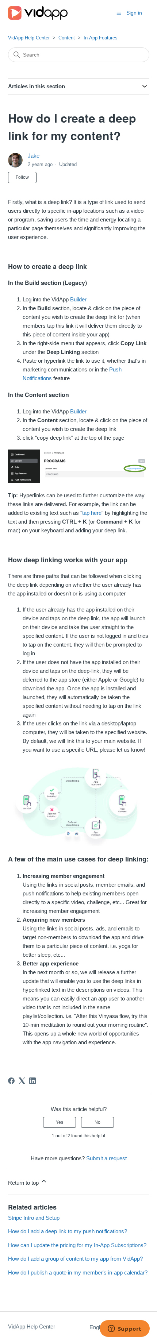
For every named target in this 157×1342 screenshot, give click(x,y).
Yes (59, 1122)
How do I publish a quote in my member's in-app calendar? (78, 1272)
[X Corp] (22, 1080)
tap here (92, 513)
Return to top (24, 1183)
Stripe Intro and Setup (34, 1218)
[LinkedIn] (32, 1080)
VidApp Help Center (29, 38)
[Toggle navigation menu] (118, 12)
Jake (33, 156)
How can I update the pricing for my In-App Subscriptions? (77, 1245)
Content (66, 38)
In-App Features (101, 38)
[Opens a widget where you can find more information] (124, 1329)
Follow (22, 177)
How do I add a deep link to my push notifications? (67, 1231)
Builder (78, 299)
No (97, 1122)
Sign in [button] (134, 13)
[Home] (38, 13)
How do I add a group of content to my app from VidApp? (75, 1259)
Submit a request (106, 1158)
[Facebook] (11, 1080)
